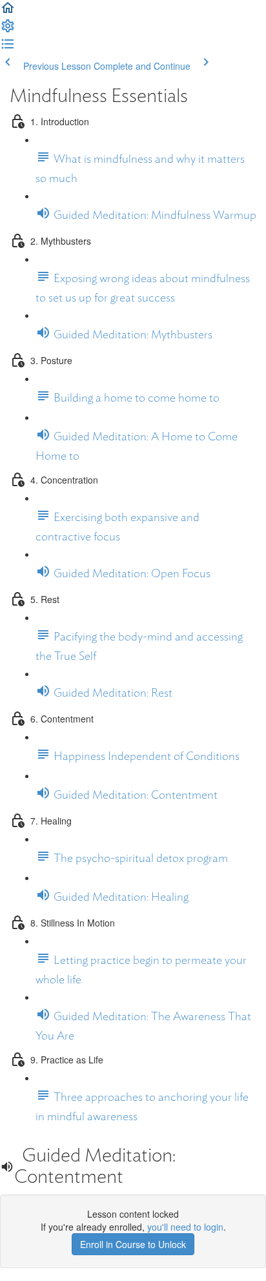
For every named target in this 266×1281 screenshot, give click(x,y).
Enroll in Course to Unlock (133, 1244)
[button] (7, 11)
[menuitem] (7, 29)
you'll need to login (185, 1226)
